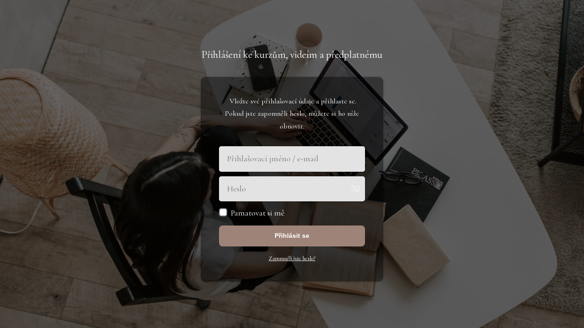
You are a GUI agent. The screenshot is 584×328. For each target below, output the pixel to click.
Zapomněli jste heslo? (292, 258)
